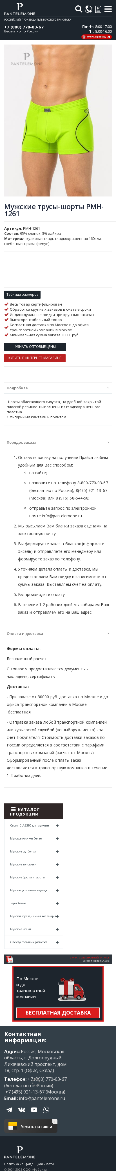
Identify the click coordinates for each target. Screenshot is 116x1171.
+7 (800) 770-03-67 (24, 27)
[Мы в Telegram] (9, 1113)
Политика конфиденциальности (29, 1164)
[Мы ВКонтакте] (22, 1113)
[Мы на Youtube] (34, 1113)
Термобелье (18, 903)
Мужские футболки (23, 851)
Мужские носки (20, 929)
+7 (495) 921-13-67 (24, 1092)
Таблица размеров (22, 294)
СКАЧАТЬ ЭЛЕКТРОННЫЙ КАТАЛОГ (90, 957)
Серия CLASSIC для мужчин (29, 825)
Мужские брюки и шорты (27, 877)
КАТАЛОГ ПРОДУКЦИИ (25, 812)
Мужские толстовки (23, 864)
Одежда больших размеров (28, 942)
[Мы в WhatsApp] (46, 1113)
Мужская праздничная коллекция (33, 916)
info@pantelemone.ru (42, 1098)
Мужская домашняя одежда (28, 890)
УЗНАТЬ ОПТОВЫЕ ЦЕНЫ (35, 346)
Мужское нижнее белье (26, 838)
